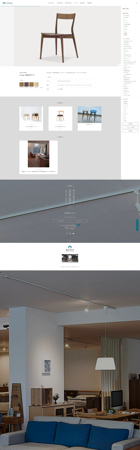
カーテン (125, 27)
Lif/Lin (125, 86)
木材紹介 (130, 123)
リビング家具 (126, 17)
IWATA (125, 49)
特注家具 (130, 130)
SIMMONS (126, 88)
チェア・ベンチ (126, 22)
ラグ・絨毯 (125, 26)
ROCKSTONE (127, 77)
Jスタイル (125, 93)
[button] (119, 65)
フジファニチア (126, 51)
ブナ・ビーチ (126, 113)
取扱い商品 (126, 8)
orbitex (125, 84)
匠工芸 (125, 65)
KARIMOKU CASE (128, 41)
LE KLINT (126, 44)
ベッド (125, 31)
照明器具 (125, 34)
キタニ (125, 53)
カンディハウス (126, 58)
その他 (125, 120)
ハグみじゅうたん (126, 91)
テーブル (125, 20)
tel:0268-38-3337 (70, 217)
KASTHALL (126, 42)
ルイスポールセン (126, 60)
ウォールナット (126, 106)
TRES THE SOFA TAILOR (130, 81)
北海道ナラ (126, 103)
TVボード (125, 29)
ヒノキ (125, 117)
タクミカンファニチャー (127, 67)
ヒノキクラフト (126, 72)
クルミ (125, 115)
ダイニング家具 (126, 15)
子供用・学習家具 (127, 24)
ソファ (125, 19)
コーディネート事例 (130, 127)
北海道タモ (126, 101)
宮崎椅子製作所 (23, 72)
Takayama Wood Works (129, 63)
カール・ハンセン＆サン (127, 56)
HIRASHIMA (127, 79)
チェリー (125, 108)
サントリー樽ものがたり (127, 74)
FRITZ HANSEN (127, 46)
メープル (125, 110)
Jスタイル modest (127, 95)
